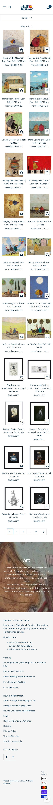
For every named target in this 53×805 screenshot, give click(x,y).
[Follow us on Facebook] (6, 757)
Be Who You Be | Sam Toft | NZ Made (14, 264)
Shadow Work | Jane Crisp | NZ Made (39, 516)
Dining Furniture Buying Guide (17, 705)
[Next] (43, 532)
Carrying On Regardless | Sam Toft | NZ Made (13, 223)
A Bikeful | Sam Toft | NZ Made (39, 346)
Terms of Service (11, 736)
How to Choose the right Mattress (19, 710)
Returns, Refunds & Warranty (17, 721)
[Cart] (48, 7)
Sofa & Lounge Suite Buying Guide (19, 700)
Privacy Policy (9, 731)
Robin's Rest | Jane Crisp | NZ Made (13, 475)
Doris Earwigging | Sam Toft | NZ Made (39, 141)
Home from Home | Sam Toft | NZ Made (13, 100)
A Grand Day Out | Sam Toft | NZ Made (14, 346)
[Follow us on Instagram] (13, 757)
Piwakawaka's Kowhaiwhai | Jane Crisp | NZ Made (14, 388)
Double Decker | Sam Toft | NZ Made (14, 141)
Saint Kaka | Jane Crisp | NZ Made (39, 475)
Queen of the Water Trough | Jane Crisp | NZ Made (39, 432)
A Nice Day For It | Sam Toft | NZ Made (13, 305)
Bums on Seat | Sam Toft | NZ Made (39, 223)
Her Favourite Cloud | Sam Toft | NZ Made (39, 100)
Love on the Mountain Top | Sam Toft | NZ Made (14, 59)
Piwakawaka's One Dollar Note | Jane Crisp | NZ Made (39, 388)
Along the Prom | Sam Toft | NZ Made (39, 264)
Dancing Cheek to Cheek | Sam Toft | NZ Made (14, 182)
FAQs (5, 716)
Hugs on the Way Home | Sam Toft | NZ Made (39, 59)
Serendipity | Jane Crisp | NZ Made (13, 516)
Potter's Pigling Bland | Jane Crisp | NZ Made (13, 431)
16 (36, 532)
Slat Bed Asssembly (12, 741)
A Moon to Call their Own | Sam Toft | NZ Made (39, 305)
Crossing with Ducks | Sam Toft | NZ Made (39, 182)
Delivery (7, 726)
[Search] (10, 7)
